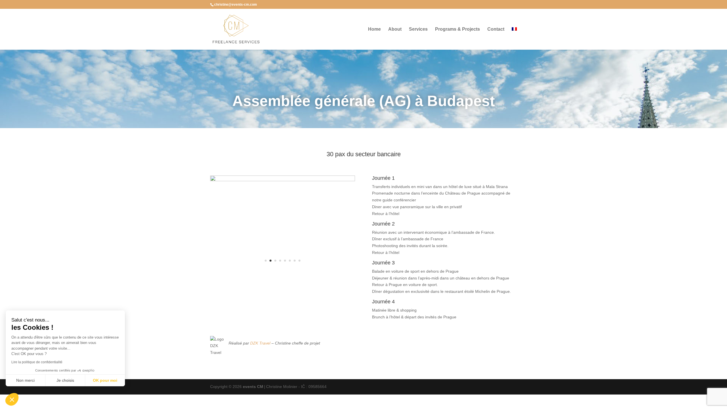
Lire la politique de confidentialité (36, 362)
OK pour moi (105, 380)
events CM (253, 386)
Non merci (25, 380)
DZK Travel (260, 343)
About (395, 29)
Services (418, 29)
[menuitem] (514, 38)
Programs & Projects (457, 29)
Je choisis (65, 380)
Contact (495, 29)
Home (374, 29)
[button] (12, 399)
